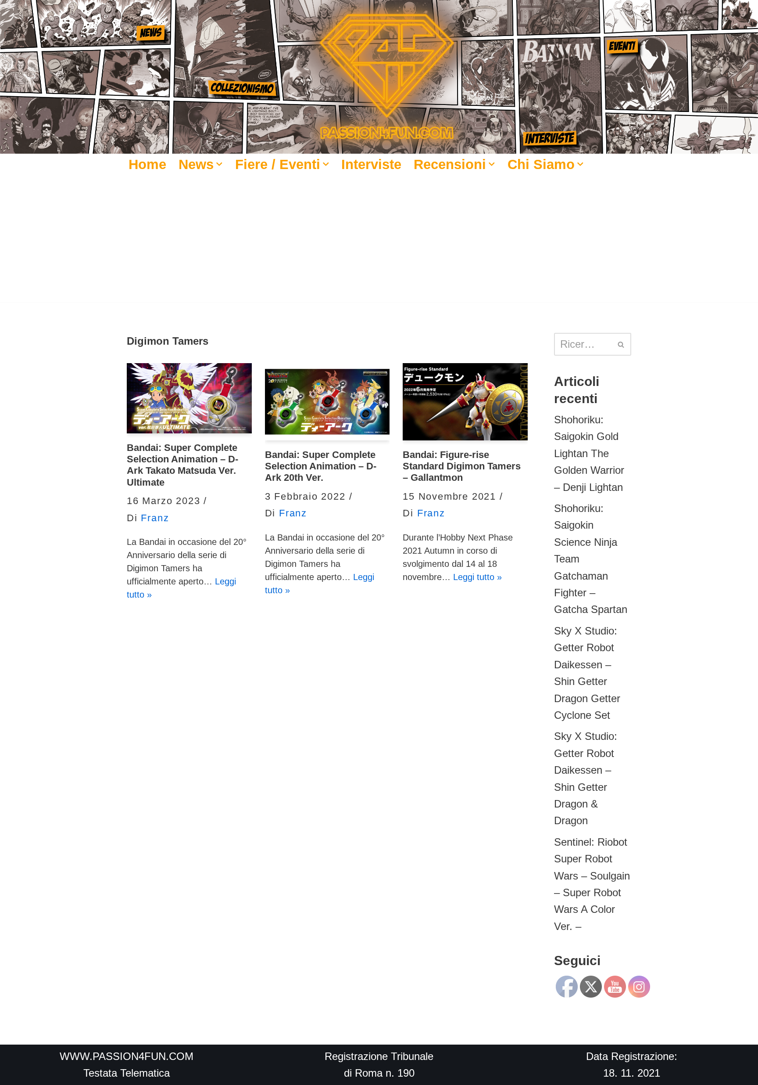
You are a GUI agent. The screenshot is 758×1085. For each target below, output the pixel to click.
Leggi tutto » (477, 577)
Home (147, 164)
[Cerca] (621, 344)
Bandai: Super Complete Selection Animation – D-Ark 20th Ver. (320, 466)
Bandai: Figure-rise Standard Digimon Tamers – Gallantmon (462, 466)
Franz (155, 517)
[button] (219, 164)
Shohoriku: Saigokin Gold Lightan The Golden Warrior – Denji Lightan (589, 453)
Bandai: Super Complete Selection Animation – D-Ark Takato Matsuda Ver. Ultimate (182, 465)
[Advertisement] (379, 240)
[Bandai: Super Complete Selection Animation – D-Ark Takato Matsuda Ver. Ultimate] (189, 398)
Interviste (371, 164)
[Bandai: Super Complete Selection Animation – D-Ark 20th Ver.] (327, 401)
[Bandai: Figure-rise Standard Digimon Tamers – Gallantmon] (465, 401)
